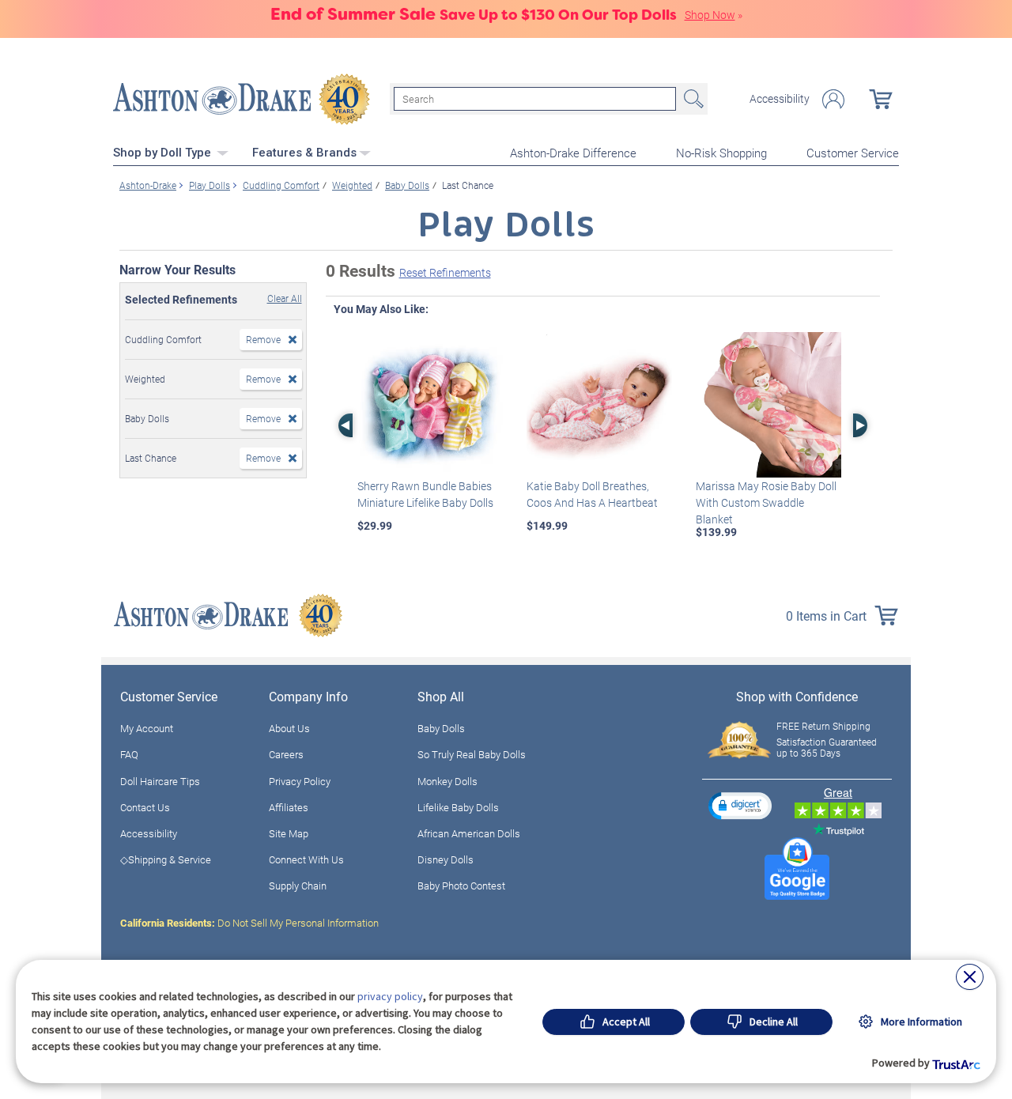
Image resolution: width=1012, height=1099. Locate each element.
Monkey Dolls (447, 781)
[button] (740, 805)
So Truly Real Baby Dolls (471, 754)
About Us (289, 728)
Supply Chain (298, 885)
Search (692, 99)
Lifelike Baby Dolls (458, 807)
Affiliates (288, 807)
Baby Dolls (441, 728)
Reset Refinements (445, 272)
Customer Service (852, 153)
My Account (146, 728)
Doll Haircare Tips (160, 781)
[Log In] (833, 99)
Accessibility (780, 98)
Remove (263, 339)
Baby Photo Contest (461, 885)
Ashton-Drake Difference (573, 153)
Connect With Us (306, 859)
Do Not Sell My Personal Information (249, 923)
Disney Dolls (445, 859)
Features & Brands (304, 152)
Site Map (288, 833)
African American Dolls (468, 833)
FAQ (129, 754)
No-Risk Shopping (721, 153)
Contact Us (145, 807)
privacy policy (390, 996)
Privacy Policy (299, 781)
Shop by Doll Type (163, 152)
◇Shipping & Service (165, 859)
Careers (286, 754)
